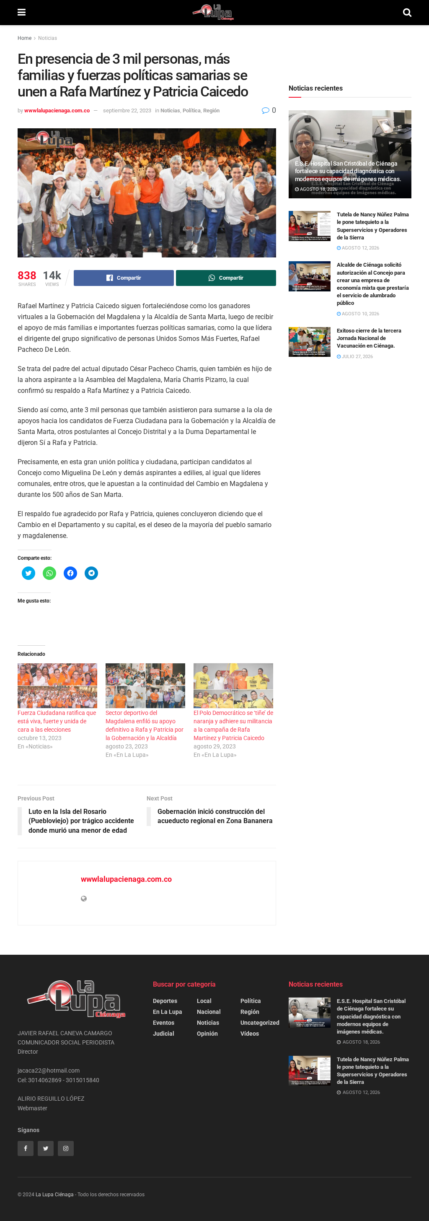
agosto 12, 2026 (360, 248)
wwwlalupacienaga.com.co (57, 110)
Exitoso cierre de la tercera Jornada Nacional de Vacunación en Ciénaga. (369, 338)
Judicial (163, 1033)
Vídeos (249, 1033)
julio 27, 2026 (357, 356)
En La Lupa (167, 1011)
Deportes (165, 1001)
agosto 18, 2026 (318, 189)
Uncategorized (259, 1022)
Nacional (209, 1011)
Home (24, 38)
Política (192, 110)
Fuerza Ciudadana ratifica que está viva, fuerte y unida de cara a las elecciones (57, 721)
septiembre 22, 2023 (127, 110)
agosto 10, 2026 (360, 314)
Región (211, 110)
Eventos (163, 1022)
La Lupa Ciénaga (55, 1195)
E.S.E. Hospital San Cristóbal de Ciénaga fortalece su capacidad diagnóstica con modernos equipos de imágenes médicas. (348, 171)
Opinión (207, 1033)
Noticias (47, 38)
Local (204, 1001)
